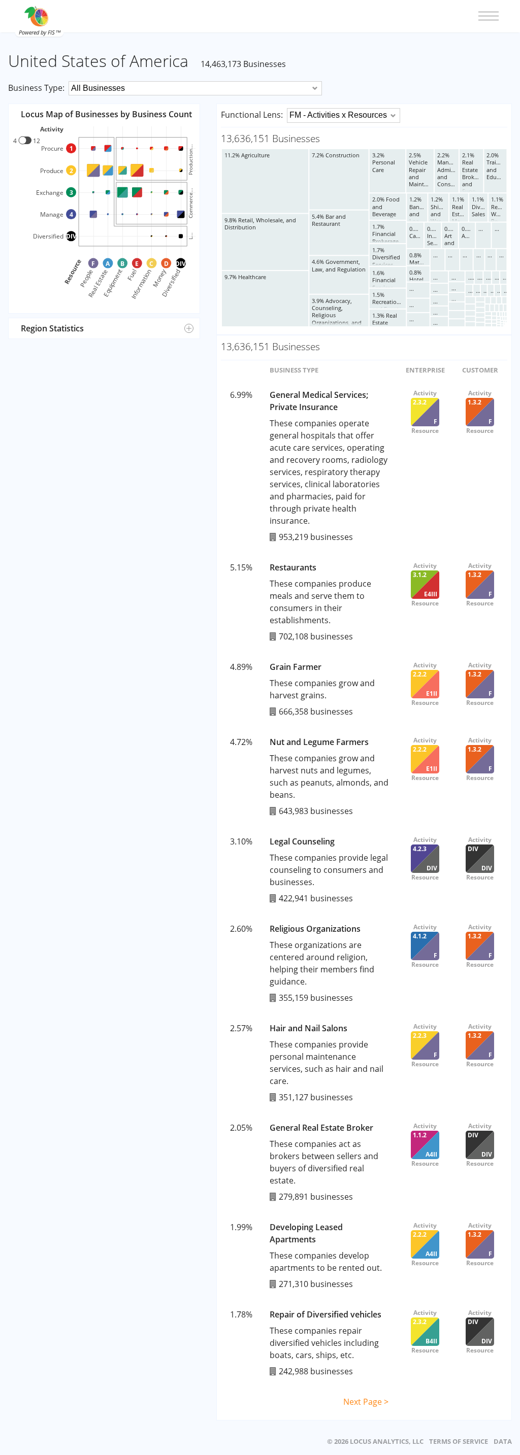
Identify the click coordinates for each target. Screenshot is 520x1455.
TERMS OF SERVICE (458, 1441)
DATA (503, 1441)
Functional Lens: (252, 114)
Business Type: (36, 87)
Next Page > (365, 1401)
